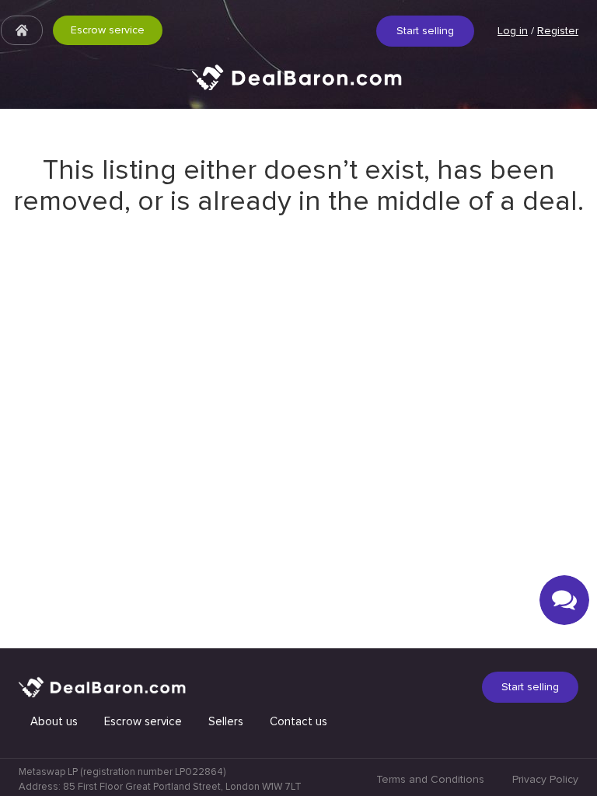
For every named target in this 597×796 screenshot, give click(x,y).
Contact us (298, 721)
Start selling (425, 30)
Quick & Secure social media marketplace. (298, 89)
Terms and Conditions (430, 779)
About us (54, 721)
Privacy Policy (545, 779)
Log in (513, 30)
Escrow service (108, 30)
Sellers (225, 721)
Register (557, 30)
